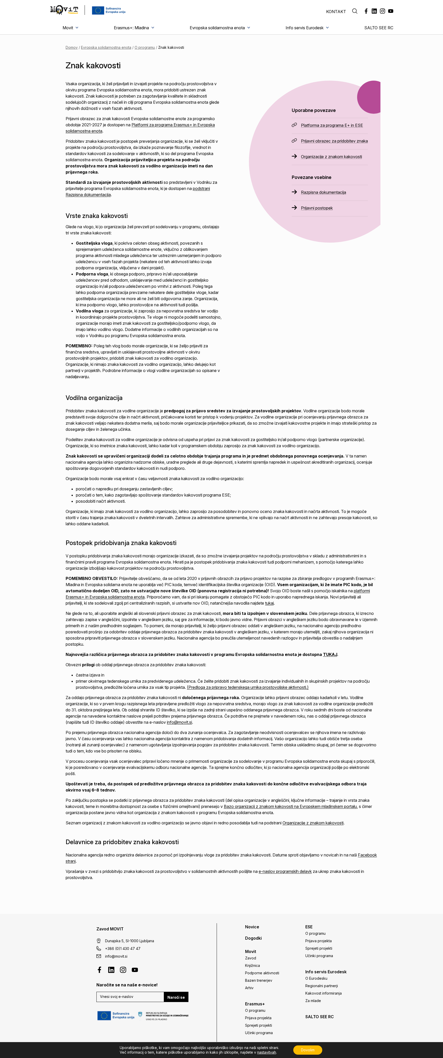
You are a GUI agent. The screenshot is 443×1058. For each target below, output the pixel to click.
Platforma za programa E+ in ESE (332, 125)
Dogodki (253, 938)
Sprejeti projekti (258, 1025)
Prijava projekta (258, 1018)
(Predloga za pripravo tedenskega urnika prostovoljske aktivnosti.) (248, 687)
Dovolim (308, 1050)
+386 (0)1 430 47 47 (122, 948)
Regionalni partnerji (321, 986)
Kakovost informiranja (323, 993)
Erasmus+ (255, 1003)
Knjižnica (252, 965)
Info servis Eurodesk (305, 27)
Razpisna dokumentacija (323, 192)
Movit (68, 27)
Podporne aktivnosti (262, 973)
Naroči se (176, 997)
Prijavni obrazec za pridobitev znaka (334, 141)
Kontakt (336, 11)
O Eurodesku (316, 978)
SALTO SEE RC (378, 27)
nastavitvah (266, 1052)
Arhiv (249, 988)
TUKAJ (330, 654)
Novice (252, 926)
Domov (72, 47)
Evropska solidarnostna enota (217, 27)
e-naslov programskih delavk (285, 871)
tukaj (269, 603)
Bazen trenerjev (258, 980)
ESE (309, 926)
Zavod (250, 958)
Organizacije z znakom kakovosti (331, 156)
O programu (145, 47)
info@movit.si (179, 722)
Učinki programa (259, 1033)
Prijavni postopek (317, 208)
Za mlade (313, 1000)
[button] (354, 11)
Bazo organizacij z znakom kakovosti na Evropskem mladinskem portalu (290, 806)
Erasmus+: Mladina (131, 27)
